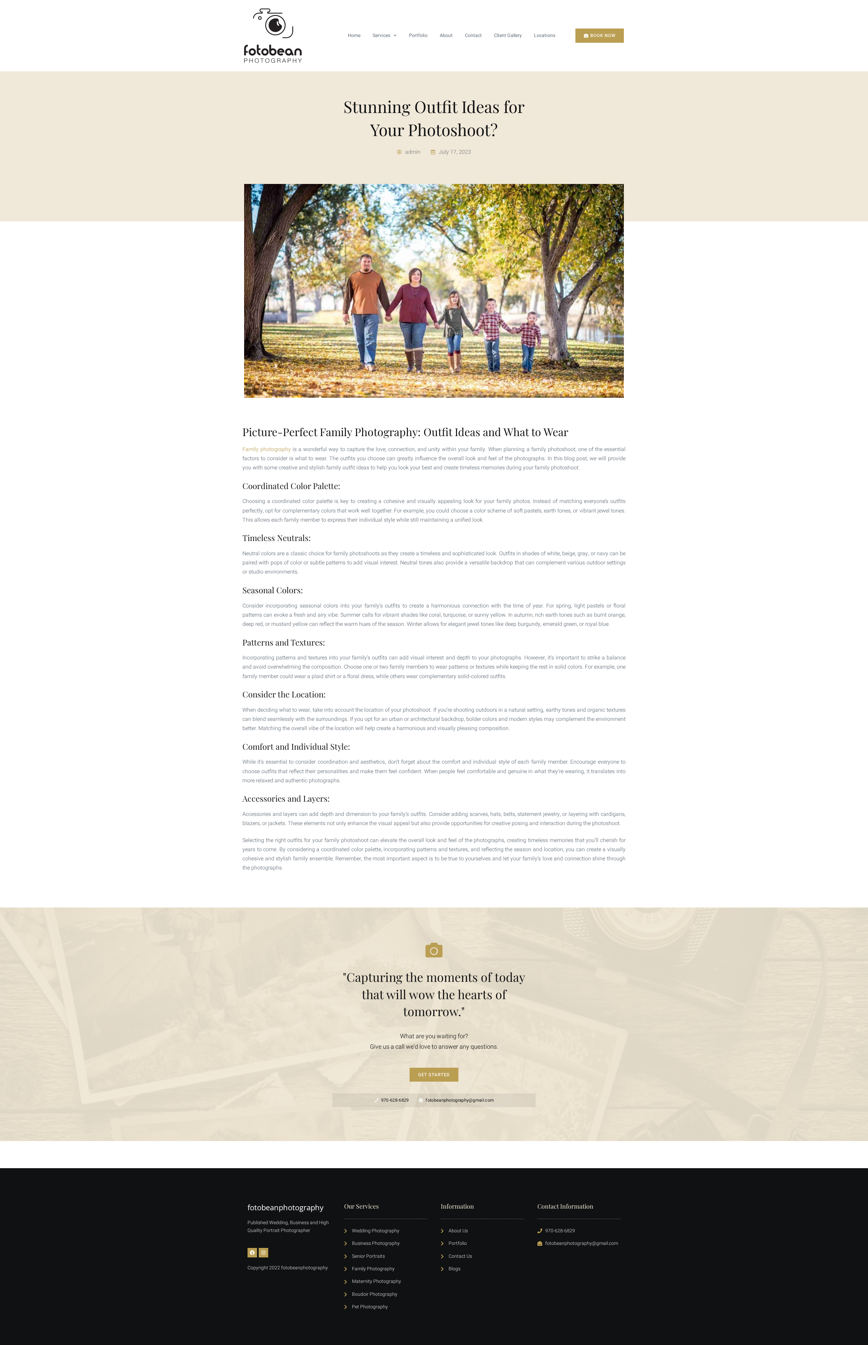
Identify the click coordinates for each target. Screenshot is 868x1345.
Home (354, 35)
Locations (544, 35)
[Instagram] (263, 1252)
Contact (473, 35)
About (446, 35)
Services (381, 35)
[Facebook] (252, 1252)
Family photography (266, 449)
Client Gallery (508, 35)
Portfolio (418, 35)
